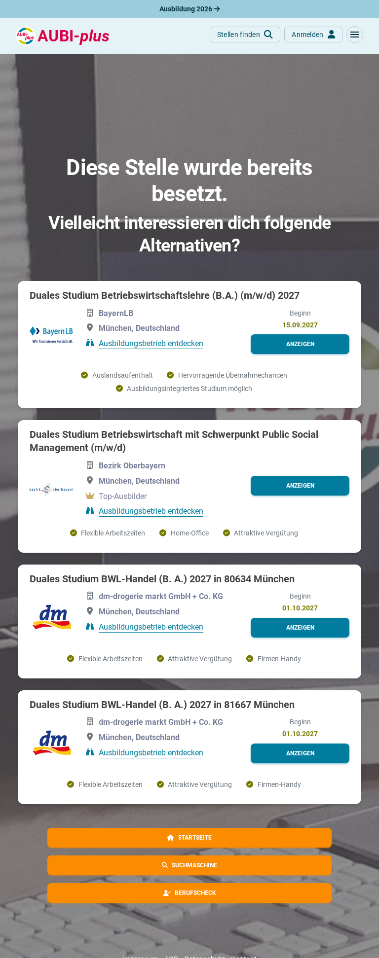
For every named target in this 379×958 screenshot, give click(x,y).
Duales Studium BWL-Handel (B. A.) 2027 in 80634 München (162, 579)
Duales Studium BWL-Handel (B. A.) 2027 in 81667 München (162, 704)
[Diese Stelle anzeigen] (51, 334)
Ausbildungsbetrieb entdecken (151, 343)
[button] (354, 34)
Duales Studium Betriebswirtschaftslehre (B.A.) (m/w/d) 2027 (165, 295)
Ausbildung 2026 (186, 9)
